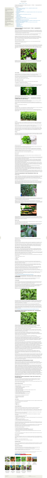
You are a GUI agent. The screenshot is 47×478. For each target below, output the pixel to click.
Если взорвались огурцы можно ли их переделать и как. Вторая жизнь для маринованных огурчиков (9, 13)
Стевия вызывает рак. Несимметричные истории (22, 21)
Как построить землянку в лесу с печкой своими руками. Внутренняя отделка (9, 22)
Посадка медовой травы (19, 24)
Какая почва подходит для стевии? (21, 8)
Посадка (18, 13)
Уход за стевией (29, 451)
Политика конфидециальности (19, 476)
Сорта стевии (18, 23)
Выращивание (18, 12)
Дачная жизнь (23, 1)
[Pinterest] (23, 454)
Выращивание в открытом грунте (19, 451)
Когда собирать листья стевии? (20, 11)
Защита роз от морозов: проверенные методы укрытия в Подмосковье (9, 24)
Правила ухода (18, 15)
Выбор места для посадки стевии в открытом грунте (23, 19)
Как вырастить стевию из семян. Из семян (21, 17)
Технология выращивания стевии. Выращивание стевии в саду (23, 14)
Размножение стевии (19, 25)
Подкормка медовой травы (20, 26)
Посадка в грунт (38, 451)
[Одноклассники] (28, 454)
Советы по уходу (32, 451)
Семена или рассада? (19, 9)
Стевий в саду (35, 451)
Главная (20, 3)
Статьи (26, 3)
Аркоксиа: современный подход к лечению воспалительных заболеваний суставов (9, 19)
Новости (23, 3)
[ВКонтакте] (17, 454)
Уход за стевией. (18, 10)
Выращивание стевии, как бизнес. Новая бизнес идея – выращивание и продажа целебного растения (28, 20)
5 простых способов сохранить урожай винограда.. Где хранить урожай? (9, 10)
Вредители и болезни (19, 16)
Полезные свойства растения (20, 22)
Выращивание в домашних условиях (25, 451)
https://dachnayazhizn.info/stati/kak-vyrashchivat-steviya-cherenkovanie (25, 274)
